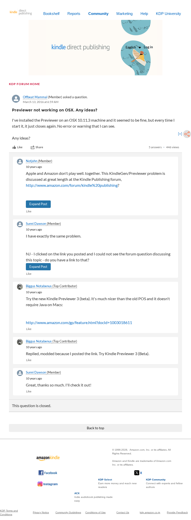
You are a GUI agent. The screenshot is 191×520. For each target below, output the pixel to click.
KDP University (168, 13)
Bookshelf (51, 13)
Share (39, 147)
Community (98, 13)
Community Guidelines (68, 512)
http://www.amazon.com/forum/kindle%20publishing (72, 185)
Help (144, 13)
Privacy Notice (41, 512)
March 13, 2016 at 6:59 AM (40, 102)
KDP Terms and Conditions (9, 512)
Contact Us (122, 512)
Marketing (124, 13)
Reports (73, 13)
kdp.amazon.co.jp (150, 512)
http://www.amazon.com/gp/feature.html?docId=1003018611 (79, 322)
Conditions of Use (95, 512)
